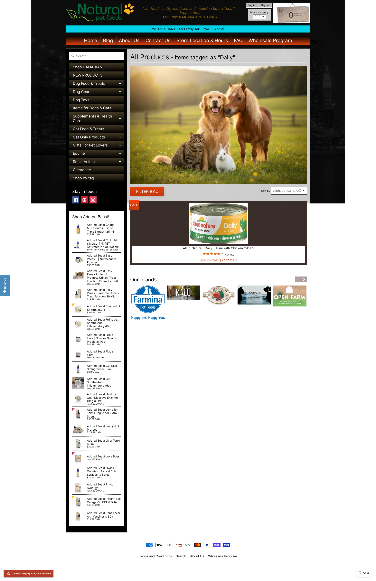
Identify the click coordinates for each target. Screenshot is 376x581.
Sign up (265, 5)
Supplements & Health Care (98, 119)
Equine (98, 154)
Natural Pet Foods (186, 566)
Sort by (265, 190)
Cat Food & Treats (98, 130)
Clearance (82, 170)
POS (173, 573)
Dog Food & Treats (98, 84)
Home (90, 40)
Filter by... (147, 191)
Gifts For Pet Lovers (98, 146)
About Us (129, 40)
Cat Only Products (98, 138)
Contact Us (158, 40)
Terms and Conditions (155, 556)
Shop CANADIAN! (98, 68)
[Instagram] (93, 199)
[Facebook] (75, 199)
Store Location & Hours (202, 40)
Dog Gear (98, 92)
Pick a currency (259, 12)
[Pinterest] (84, 199)
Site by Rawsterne (188, 569)
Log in (251, 5)
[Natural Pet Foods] (100, 12)
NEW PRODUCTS (88, 75)
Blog (108, 40)
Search (181, 556)
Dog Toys (98, 101)
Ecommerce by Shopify (193, 573)
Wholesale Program (270, 40)
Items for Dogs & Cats (98, 109)
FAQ (238, 40)
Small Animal (98, 162)
